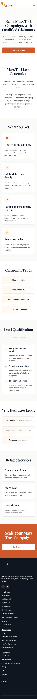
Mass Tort (4, 621)
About (3, 670)
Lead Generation (6, 599)
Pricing (3, 667)
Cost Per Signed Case (8, 644)
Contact (4, 681)
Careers (4, 674)
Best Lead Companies (8, 640)
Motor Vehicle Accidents (9, 617)
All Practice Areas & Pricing (10, 663)
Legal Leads (5, 595)
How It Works (5, 656)
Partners (4, 678)
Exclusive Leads (6, 606)
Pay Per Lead (5, 602)
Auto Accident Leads (8, 613)
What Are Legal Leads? (9, 636)
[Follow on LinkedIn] (7, 586)
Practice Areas (6, 659)
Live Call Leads (6, 610)
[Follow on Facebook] (3, 586)
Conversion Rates (7, 647)
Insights (4, 633)
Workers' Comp (6, 624)
